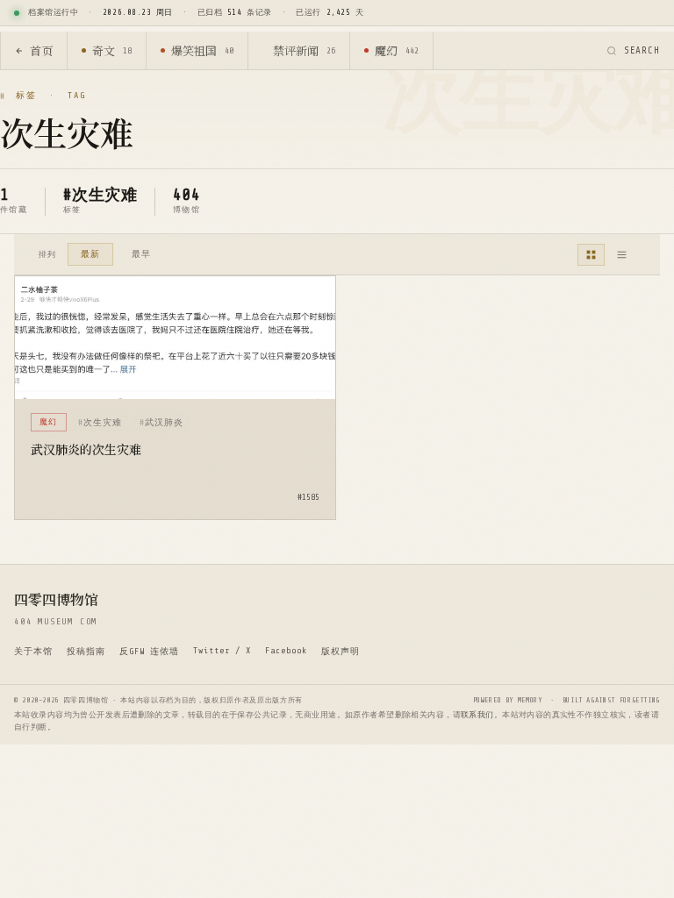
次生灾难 (102, 422)
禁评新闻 (304, 50)
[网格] (591, 255)
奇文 (112, 50)
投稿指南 (86, 651)
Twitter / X (222, 650)
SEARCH (642, 50)
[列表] (621, 255)
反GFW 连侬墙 (149, 651)
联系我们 (477, 714)
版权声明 (340, 651)
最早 (141, 254)
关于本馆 (33, 651)
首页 (41, 50)
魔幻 (397, 50)
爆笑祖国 (202, 50)
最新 (90, 254)
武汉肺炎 (164, 422)
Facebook (286, 650)
